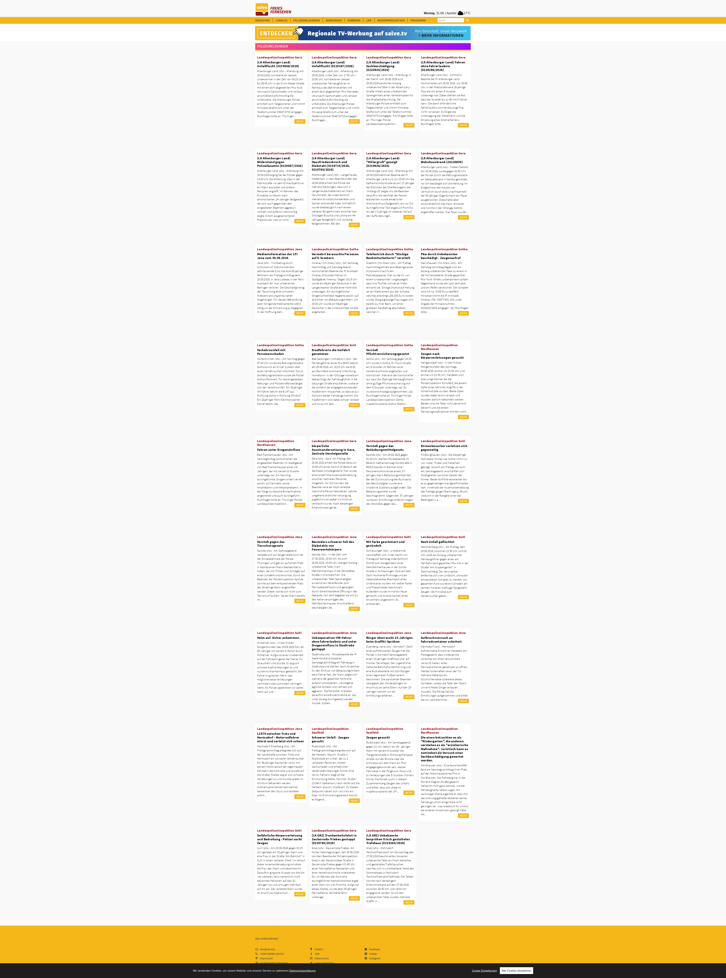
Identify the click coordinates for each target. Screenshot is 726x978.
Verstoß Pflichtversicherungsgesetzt (387, 352)
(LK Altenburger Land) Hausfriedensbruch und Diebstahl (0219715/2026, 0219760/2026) (331, 164)
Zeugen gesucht (378, 737)
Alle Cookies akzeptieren (516, 970)
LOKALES (282, 20)
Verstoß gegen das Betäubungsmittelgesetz (385, 448)
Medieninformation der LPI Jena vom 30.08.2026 (277, 256)
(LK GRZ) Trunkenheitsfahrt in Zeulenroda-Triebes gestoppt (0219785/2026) (334, 839)
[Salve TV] (273, 8)
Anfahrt (319, 949)
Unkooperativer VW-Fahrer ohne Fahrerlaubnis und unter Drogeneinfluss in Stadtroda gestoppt (334, 643)
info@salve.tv (267, 949)
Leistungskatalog (324, 963)
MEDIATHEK (262, 20)
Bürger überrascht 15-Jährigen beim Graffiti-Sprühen (389, 640)
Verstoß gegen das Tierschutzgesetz (271, 544)
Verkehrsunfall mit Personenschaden (271, 352)
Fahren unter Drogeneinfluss (278, 450)
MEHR (299, 121)
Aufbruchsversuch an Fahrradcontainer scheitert (441, 640)
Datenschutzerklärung (302, 970)
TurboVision (282, 963)
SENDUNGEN (334, 20)
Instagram (375, 958)
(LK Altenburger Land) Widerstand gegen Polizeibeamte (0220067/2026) (280, 162)
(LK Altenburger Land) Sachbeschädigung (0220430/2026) (382, 66)
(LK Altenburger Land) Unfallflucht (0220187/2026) (333, 64)
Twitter (373, 953)
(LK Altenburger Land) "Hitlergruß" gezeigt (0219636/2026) (382, 162)
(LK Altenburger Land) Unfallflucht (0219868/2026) (278, 64)
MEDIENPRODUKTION (391, 20)
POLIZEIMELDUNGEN (306, 20)
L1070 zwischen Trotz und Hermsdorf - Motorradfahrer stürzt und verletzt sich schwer (280, 737)
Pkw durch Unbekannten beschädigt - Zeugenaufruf (441, 256)
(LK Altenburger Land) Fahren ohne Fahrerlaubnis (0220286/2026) (443, 66)
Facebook (374, 949)
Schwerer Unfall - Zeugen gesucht (330, 739)
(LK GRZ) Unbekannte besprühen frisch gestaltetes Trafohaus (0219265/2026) (388, 839)
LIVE (369, 20)
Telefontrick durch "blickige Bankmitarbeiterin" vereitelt (388, 256)
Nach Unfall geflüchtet (438, 542)
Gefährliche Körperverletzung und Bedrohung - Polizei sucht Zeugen (279, 839)
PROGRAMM (418, 20)
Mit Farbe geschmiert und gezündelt (385, 544)
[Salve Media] (363, 33)
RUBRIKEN (353, 20)
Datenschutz (322, 958)
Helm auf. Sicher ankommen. (278, 638)
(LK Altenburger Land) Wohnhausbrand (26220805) (442, 160)
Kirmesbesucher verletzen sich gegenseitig (444, 448)
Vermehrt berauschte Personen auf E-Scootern (335, 256)
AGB (317, 953)
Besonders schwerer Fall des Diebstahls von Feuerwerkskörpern (333, 545)
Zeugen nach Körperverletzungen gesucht (442, 356)
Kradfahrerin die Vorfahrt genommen (331, 352)
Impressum (266, 958)
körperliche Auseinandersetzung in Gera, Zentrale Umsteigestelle (333, 450)
